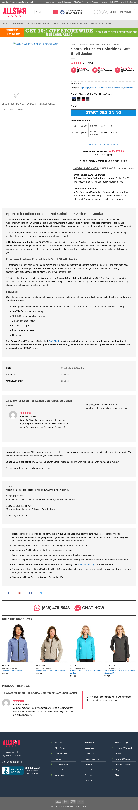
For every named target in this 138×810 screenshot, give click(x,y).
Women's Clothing (89, 44)
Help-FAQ (114, 2)
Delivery (20, 109)
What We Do (79, 2)
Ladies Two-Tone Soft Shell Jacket (50, 671)
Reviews (88, 781)
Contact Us (131, 2)
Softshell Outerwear (115, 88)
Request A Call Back (123, 748)
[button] (128, 12)
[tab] (8, 104)
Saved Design (91, 748)
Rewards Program (64, 2)
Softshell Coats (110, 44)
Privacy (118, 753)
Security (88, 775)
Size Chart (8, 109)
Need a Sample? (47, 104)
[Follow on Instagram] (101, 12)
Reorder (84, 24)
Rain (92, 88)
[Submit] (55, 12)
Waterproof (128, 88)
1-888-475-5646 (14, 762)
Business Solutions (101, 24)
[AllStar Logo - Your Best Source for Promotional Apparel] (16, 12)
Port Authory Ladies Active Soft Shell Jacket (85, 671)
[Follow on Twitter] (106, 12)
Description (8, 104)
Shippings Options (123, 764)
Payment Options (122, 759)
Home (4, 24)
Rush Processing (86, 564)
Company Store (51, 24)
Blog (122, 2)
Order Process (92, 2)
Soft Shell (54, 341)
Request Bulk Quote (86, 168)
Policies (104, 2)
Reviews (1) (31, 104)
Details (20, 104)
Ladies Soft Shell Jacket (12, 671)
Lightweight (84, 88)
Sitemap (118, 775)
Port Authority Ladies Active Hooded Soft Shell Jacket (119, 671)
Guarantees (90, 770)
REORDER (89, 742)
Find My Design (121, 742)
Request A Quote (92, 759)
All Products (16, 24)
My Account (59, 775)
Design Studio (34, 24)
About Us (50, 2)
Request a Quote (69, 24)
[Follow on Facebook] (96, 12)
